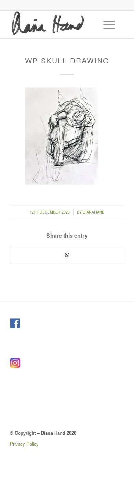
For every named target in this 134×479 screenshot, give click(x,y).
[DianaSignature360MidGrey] (55, 24)
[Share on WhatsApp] (67, 255)
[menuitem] (110, 24)
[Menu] (106, 24)
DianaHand (94, 212)
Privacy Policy (24, 443)
